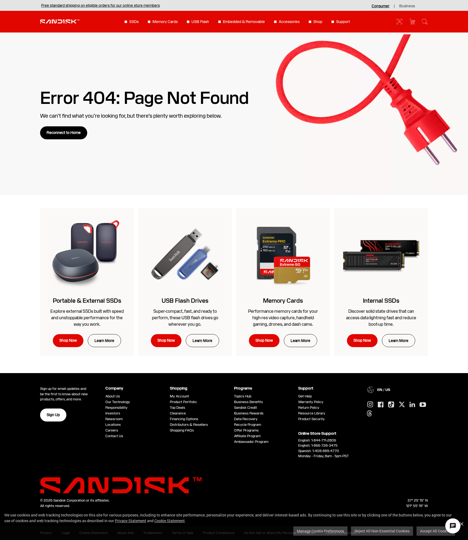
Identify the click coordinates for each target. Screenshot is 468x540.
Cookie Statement (169, 520)
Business (407, 6)
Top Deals (177, 407)
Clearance (178, 413)
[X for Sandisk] (402, 404)
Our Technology (117, 402)
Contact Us (114, 436)
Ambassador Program (251, 441)
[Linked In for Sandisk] (412, 405)
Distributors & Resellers (189, 424)
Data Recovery (246, 419)
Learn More (104, 340)
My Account (179, 396)
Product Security (311, 419)
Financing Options (184, 419)
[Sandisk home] (59, 21)
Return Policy (308, 407)
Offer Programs (246, 430)
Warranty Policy (310, 402)
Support (343, 21)
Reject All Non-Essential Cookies (382, 531)
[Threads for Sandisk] (369, 413)
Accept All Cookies (435, 531)
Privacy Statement (130, 520)
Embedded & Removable (244, 21)
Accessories (289, 21)
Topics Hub (242, 396)
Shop (317, 21)
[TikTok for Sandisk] (391, 404)
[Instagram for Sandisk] (370, 404)
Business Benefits (248, 402)
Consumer (380, 6)
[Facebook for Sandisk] (381, 405)
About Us (112, 396)
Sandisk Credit (245, 407)
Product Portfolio (183, 402)
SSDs (134, 21)
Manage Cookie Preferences (320, 531)
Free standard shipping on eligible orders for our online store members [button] (100, 5)
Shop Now (68, 340)
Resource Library (311, 413)
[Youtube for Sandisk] (423, 404)
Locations (113, 424)
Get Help (305, 396)
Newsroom (114, 419)
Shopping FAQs (182, 430)
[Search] (424, 21)
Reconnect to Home (64, 132)
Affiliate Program (247, 436)
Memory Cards (165, 21)
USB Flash (200, 21)
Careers (111, 430)
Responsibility (116, 407)
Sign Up (53, 414)
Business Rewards (249, 413)
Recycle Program (247, 424)
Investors (112, 413)
